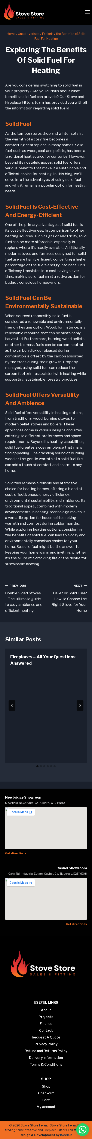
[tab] (37, 766)
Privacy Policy (46, 1044)
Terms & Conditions (46, 1064)
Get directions (15, 853)
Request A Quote (46, 1037)
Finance (46, 1024)
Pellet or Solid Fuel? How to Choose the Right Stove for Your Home (69, 598)
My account (46, 1107)
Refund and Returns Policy (46, 1051)
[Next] (80, 705)
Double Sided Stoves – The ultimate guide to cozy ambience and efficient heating (23, 598)
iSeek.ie (66, 1135)
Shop (46, 1086)
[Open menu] (87, 12)
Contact (46, 1030)
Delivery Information (46, 1058)
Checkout (46, 1093)
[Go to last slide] (12, 705)
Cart (46, 1100)
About (46, 1010)
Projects (46, 1017)
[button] (82, 1129)
